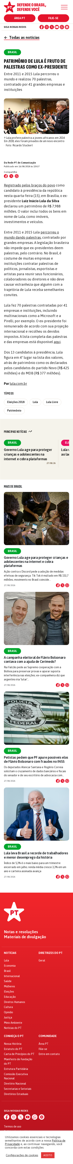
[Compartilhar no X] (62, 585)
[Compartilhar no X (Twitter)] (11, 176)
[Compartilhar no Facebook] (6, 176)
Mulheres (9, 986)
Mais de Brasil (13, 486)
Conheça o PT (14, 1036)
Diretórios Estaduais (16, 1094)
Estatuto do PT (13, 1049)
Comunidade (48, 1036)
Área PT (19, 18)
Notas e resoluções (21, 932)
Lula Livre (52, 402)
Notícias (10, 953)
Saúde (7, 981)
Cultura (8, 1007)
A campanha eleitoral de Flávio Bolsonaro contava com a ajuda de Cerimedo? (35, 659)
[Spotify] (67, 27)
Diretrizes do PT (50, 953)
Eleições (9, 991)
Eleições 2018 (16, 402)
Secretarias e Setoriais (17, 1088)
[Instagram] (47, 27)
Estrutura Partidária (16, 1068)
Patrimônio (14, 410)
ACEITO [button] (47, 1155)
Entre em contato (49, 1054)
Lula (35, 402)
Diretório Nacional (15, 1083)
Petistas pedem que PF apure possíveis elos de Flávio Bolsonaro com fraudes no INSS (36, 759)
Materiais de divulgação (25, 937)
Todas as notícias (22, 37)
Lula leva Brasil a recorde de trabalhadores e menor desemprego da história (36, 855)
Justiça (8, 1017)
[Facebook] (42, 27)
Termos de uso (12, 1126)
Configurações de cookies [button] (22, 1155)
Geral (42, 960)
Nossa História (12, 1043)
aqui (57, 342)
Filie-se (53, 18)
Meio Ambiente (13, 1022)
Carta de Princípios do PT (19, 1054)
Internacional (12, 976)
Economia (10, 965)
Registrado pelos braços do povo (29, 185)
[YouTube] (57, 27)
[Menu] (64, 7)
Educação (10, 996)
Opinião (8, 1012)
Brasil (12, 442)
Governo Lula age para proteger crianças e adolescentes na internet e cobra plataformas (28, 454)
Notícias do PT (13, 1027)
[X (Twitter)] (52, 27)
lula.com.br (18, 384)
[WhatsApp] (62, 27)
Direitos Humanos (14, 1002)
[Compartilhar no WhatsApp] (17, 176)
